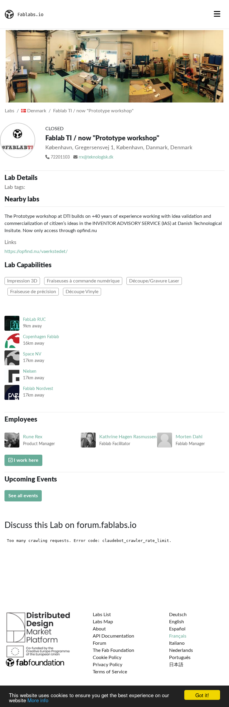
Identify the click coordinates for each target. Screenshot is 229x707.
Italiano (177, 643)
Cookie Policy (107, 657)
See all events (23, 495)
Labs (9, 110)
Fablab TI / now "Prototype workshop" (93, 110)
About (99, 629)
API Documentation (113, 636)
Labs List (102, 614)
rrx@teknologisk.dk (96, 157)
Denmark (36, 110)
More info (37, 700)
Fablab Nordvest (38, 388)
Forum (99, 643)
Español (177, 629)
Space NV (32, 354)
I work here (25, 460)
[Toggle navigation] (217, 14)
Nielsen (29, 371)
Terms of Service (110, 671)
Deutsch (178, 614)
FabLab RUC (34, 319)
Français (177, 636)
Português (180, 657)
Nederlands (181, 650)
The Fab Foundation (113, 650)
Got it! (202, 695)
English (176, 621)
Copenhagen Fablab (41, 337)
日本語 (176, 664)
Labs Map (103, 621)
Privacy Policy (107, 664)
